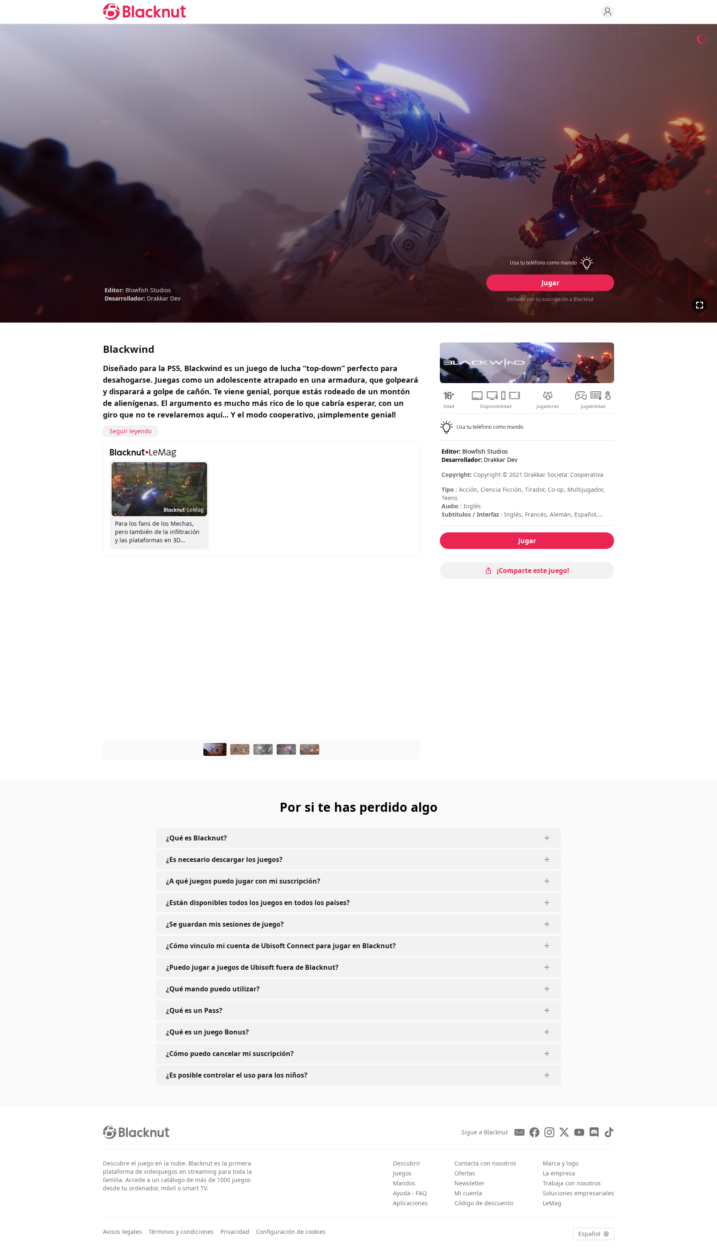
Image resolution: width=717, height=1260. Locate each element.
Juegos (402, 1173)
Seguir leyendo (130, 431)
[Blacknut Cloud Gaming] (144, 11)
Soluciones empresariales (578, 1193)
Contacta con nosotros (485, 1163)
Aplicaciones (410, 1203)
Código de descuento (483, 1203)
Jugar (550, 282)
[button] (550, 262)
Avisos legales (122, 1232)
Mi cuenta (468, 1193)
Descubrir (406, 1163)
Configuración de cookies (291, 1232)
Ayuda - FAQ (410, 1193)
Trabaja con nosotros (572, 1183)
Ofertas (464, 1173)
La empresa (559, 1173)
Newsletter (469, 1183)
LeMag (552, 1203)
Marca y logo (560, 1163)
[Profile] (607, 11)
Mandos (404, 1183)
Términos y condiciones (181, 1232)
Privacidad (234, 1232)
